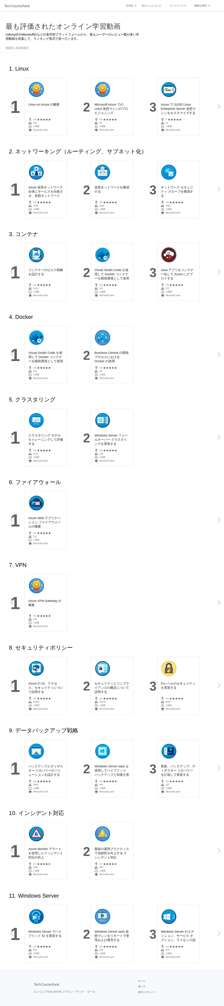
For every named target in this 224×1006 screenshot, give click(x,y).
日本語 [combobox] (129, 5)
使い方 (141, 986)
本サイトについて (151, 5)
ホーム (141, 980)
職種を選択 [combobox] (200, 5)
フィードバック (178, 5)
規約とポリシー (146, 992)
